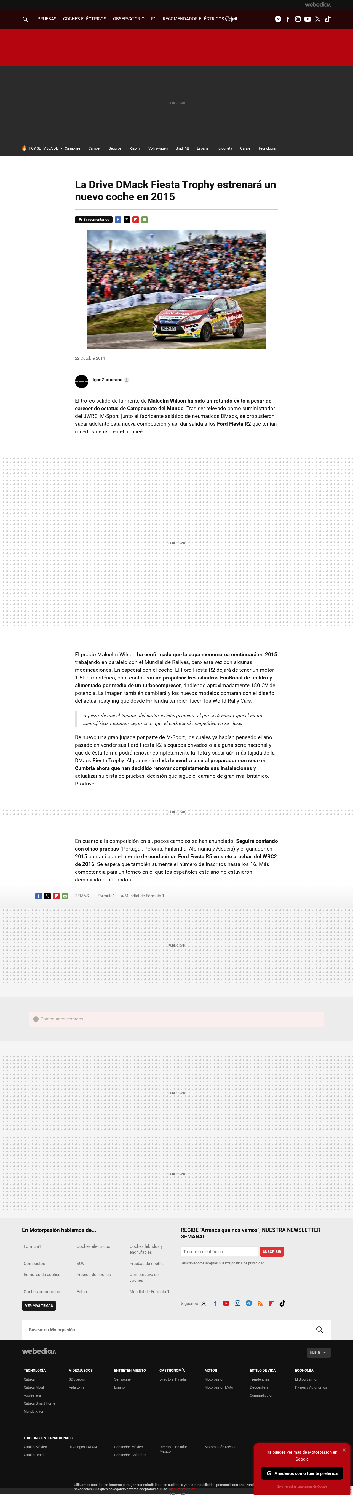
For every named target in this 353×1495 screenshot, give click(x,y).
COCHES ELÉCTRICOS (84, 19)
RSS (260, 1302)
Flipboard (135, 219)
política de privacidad (247, 1263)
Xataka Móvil (34, 1387)
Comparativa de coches (144, 1277)
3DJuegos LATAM (83, 1447)
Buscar (320, 1330)
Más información (182, 1489)
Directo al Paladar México (173, 1449)
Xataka (29, 1379)
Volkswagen (158, 148)
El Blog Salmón (306, 1379)
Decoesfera (259, 1387)
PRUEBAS (47, 19)
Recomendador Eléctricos (194, 19)
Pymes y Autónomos (311, 1387)
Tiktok (327, 19)
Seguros (115, 148)
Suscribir (272, 1251)
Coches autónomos (42, 1291)
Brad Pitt (182, 148)
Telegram (278, 19)
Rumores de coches (42, 1274)
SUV (81, 1263)
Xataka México (35, 1447)
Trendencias (259, 1379)
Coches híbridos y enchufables (146, 1249)
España (202, 148)
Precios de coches (94, 1274)
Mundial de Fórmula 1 (144, 895)
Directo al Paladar (173, 1379)
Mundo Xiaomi (35, 1411)
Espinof (120, 1387)
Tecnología (267, 148)
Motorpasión (214, 1379)
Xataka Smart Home (39, 1403)
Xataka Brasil (34, 1455)
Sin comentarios (96, 219)
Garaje (245, 148)
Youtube (307, 19)
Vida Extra (76, 1387)
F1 (153, 19)
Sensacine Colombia (130, 1455)
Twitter (317, 19)
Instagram (298, 19)
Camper (95, 148)
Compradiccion (261, 1395)
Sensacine (122, 1379)
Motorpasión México (220, 1447)
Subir (315, 1352)
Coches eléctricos (93, 1246)
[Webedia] (318, 4)
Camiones (73, 148)
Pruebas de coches (147, 1263)
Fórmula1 (106, 895)
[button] (110, 379)
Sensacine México (128, 1447)
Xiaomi (135, 148)
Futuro (83, 1291)
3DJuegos (77, 1379)
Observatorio (129, 19)
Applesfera (32, 1395)
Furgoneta (224, 148)
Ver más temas (39, 1306)
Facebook (288, 19)
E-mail (144, 219)
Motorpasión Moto (219, 1387)
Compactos (34, 1263)
